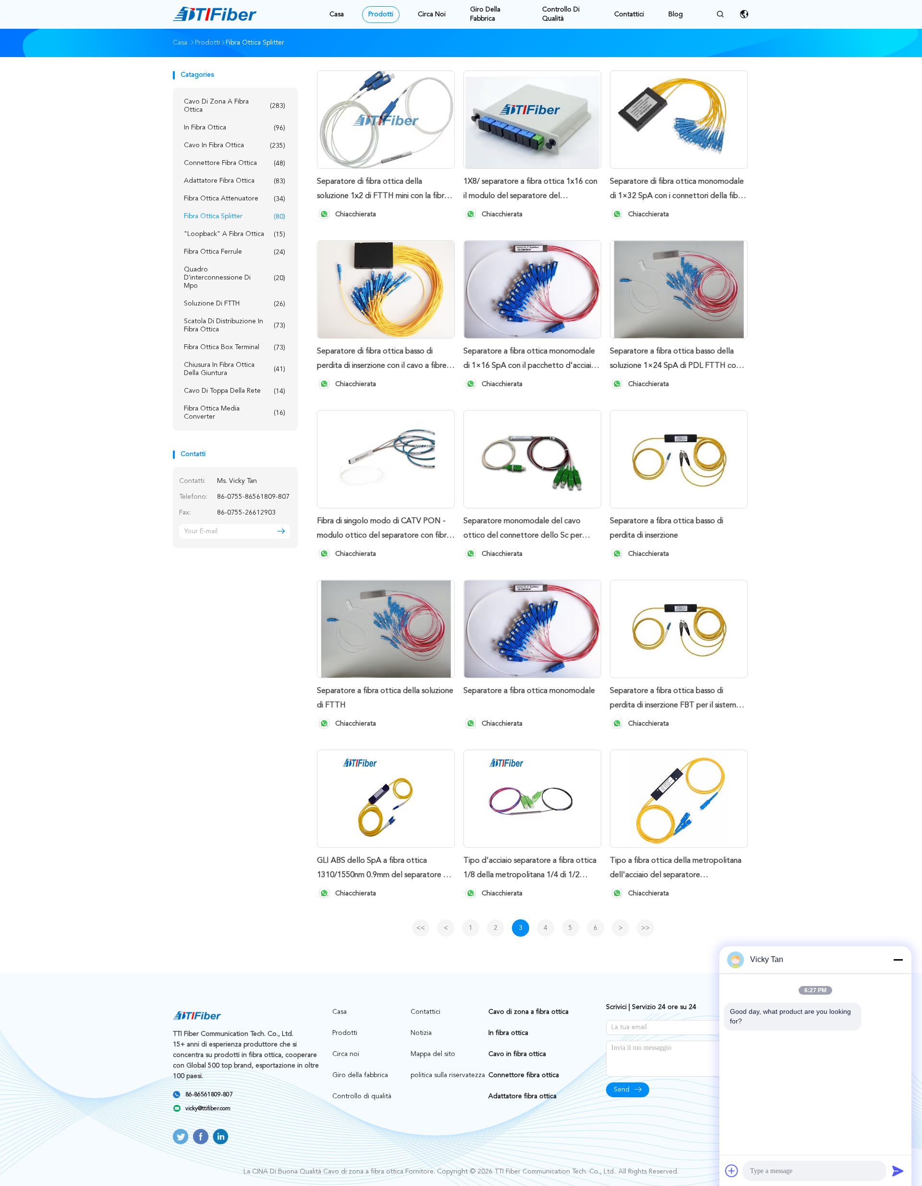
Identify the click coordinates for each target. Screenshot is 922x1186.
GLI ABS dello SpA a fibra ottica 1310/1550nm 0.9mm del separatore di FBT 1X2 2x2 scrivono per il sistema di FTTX (383, 869)
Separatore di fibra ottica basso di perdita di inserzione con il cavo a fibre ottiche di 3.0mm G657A (382, 360)
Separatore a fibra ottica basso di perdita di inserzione (666, 528)
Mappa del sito (433, 1054)
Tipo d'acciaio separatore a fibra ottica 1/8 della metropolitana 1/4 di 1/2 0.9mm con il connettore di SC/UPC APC (529, 869)
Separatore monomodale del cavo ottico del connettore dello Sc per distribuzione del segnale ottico (522, 530)
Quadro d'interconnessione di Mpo (234, 277)
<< (420, 928)
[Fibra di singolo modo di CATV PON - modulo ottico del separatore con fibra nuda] (385, 459)
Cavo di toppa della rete (234, 391)
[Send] (898, 1170)
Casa (336, 14)
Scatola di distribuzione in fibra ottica (234, 325)
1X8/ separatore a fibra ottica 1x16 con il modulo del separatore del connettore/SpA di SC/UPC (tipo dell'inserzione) (530, 190)
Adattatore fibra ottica (234, 181)
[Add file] (732, 1170)
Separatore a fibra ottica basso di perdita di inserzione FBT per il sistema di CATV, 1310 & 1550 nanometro (675, 700)
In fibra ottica (234, 127)
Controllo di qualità (561, 14)
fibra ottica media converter (234, 412)
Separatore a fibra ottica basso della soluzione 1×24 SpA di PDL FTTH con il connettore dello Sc (677, 360)
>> (645, 928)
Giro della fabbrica (485, 14)
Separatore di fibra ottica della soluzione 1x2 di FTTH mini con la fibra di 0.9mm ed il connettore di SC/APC (382, 190)
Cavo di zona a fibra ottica (234, 105)
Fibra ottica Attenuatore (234, 198)
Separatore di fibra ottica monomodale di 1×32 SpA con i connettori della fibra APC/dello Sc (677, 190)
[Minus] (898, 959)
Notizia (421, 1033)
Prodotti (380, 14)
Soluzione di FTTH (234, 303)
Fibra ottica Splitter (234, 216)
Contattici (629, 14)
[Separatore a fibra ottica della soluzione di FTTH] (385, 629)
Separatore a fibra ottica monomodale (529, 691)
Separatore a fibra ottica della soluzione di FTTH (385, 698)
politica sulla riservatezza (448, 1075)
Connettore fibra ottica (234, 163)
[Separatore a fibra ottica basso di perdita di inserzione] (678, 459)
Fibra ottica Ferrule (234, 252)
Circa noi (432, 14)
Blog (675, 14)
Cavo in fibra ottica (234, 145)
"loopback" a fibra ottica (234, 234)
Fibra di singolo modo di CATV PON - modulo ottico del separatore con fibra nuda (383, 530)
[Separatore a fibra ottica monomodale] (532, 629)
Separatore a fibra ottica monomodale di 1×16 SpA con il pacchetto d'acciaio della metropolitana (529, 360)
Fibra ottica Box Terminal (234, 347)
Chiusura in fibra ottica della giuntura (234, 369)
